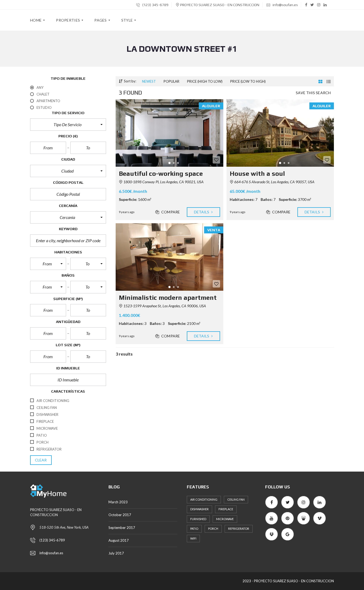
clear (41, 460)
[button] (68, 124)
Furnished (198, 519)
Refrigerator (238, 528)
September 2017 (121, 527)
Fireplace (226, 509)
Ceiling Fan (236, 499)
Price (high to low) (205, 81)
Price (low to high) (248, 81)
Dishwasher (199, 509)
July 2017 (116, 553)
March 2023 (118, 502)
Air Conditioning (203, 499)
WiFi (193, 538)
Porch (213, 528)
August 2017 (118, 540)
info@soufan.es (285, 5)
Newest (149, 81)
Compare (170, 212)
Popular (171, 81)
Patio (194, 528)
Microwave (225, 519)
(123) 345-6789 (154, 5)
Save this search (313, 92)
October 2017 (119, 515)
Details (202, 212)
